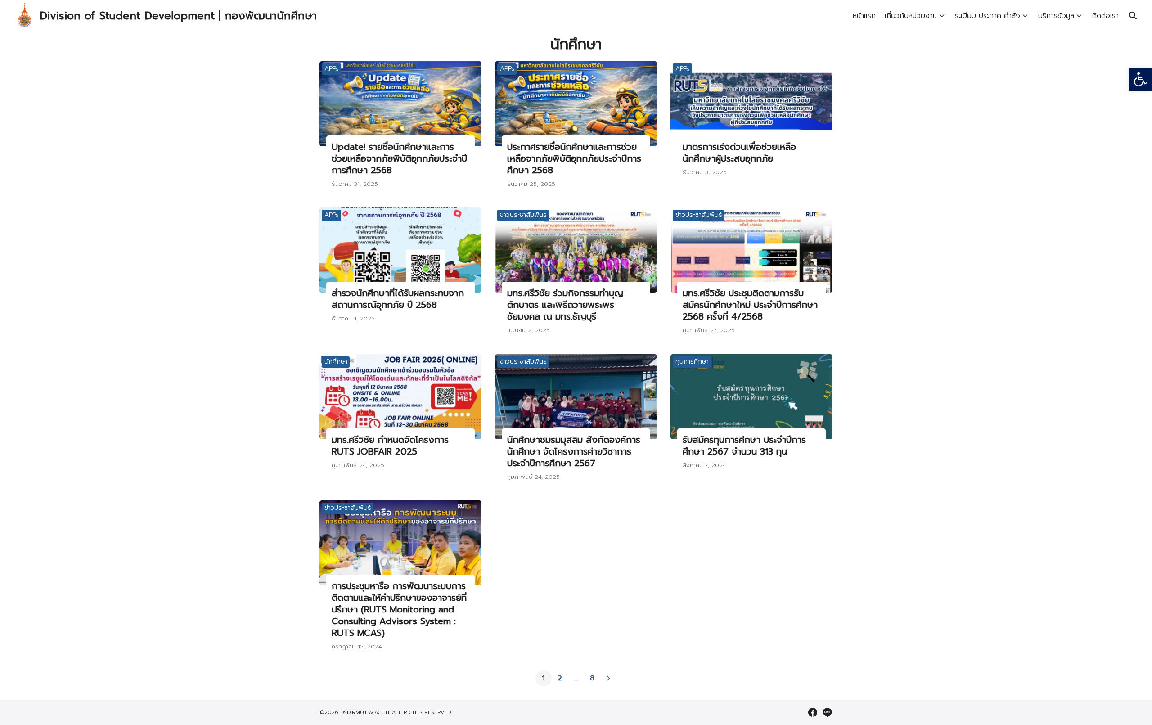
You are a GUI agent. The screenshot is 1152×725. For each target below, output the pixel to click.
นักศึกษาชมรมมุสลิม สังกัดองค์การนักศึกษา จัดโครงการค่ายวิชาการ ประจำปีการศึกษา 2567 (573, 451)
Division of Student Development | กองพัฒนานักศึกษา (178, 16)
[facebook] (812, 712)
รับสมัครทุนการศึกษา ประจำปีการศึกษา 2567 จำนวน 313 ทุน (744, 445)
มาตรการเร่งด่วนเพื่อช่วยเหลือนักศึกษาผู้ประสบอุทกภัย (739, 152)
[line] (827, 712)
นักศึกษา (335, 361)
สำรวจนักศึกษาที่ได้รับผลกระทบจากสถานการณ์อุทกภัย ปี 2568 (398, 298)
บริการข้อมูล (1056, 15)
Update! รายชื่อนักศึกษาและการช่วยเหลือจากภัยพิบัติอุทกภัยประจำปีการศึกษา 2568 (399, 158)
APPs (331, 68)
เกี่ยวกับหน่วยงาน (911, 15)
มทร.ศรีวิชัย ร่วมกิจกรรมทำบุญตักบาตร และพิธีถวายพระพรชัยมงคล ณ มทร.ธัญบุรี (565, 304)
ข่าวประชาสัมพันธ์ (523, 215)
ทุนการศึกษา (692, 361)
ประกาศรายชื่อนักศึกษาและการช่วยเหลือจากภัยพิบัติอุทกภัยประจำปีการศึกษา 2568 (574, 158)
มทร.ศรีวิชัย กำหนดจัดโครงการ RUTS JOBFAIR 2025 (390, 445)
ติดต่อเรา (1105, 15)
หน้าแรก (864, 15)
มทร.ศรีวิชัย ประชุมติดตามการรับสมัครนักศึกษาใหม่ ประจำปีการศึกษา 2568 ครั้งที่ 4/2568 (750, 304)
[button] (1140, 79)
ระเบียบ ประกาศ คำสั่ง (987, 15)
